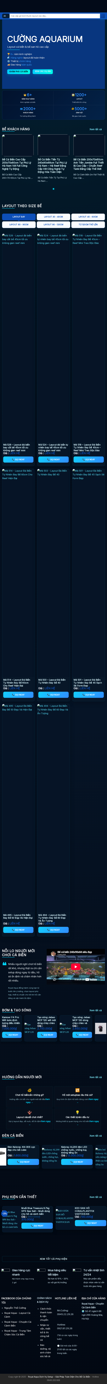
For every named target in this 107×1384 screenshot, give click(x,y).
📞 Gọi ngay (18, 459)
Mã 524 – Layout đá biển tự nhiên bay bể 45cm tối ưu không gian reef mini (53, 447)
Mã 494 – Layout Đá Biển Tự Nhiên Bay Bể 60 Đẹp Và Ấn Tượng (52, 918)
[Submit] (102, 16)
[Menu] (4, 6)
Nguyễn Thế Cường (15, 1307)
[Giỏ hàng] (103, 6)
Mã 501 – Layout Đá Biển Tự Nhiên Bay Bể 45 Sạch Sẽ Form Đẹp (88, 682)
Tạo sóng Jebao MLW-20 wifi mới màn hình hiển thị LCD (87, 1021)
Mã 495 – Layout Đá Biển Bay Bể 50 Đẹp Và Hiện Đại (18, 916)
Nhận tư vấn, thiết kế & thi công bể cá (45, 1332)
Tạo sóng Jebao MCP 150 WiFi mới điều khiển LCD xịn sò (17, 1021)
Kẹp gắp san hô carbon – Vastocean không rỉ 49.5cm (38, 1209)
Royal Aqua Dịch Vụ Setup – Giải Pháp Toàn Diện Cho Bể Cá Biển (59, 1376)
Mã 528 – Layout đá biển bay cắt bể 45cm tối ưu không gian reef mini (16, 447)
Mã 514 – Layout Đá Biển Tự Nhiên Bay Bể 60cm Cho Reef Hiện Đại (16, 682)
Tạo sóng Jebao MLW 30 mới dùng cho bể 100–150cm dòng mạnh (52, 1023)
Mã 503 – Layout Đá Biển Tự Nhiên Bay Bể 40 (51, 681)
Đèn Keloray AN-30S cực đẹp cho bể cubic (62, 1148)
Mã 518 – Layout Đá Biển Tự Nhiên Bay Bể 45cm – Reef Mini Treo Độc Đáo (87, 447)
